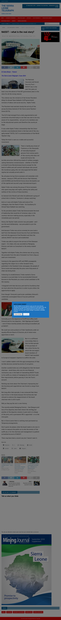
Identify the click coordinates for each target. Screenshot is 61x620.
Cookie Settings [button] (18, 314)
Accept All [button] (26, 314)
